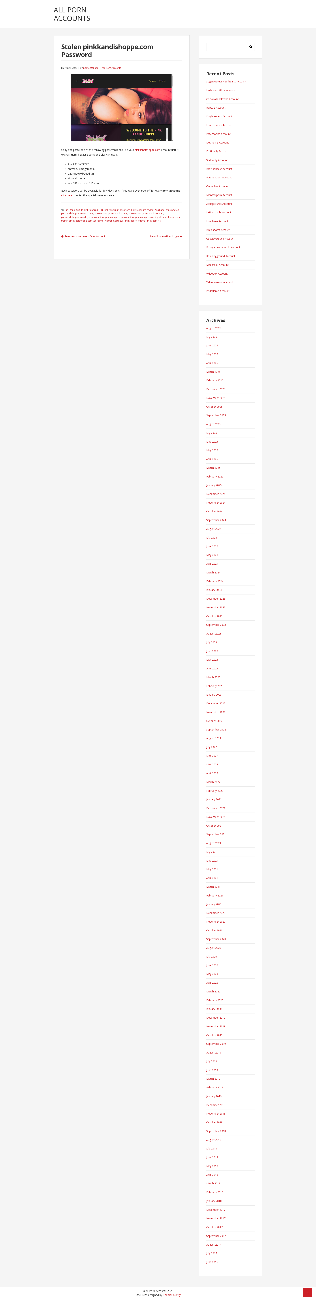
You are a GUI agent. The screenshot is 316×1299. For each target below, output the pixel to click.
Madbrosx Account (217, 265)
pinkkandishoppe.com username (86, 220)
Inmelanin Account (217, 221)
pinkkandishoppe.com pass (105, 217)
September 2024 (216, 520)
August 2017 (213, 1244)
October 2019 (214, 1035)
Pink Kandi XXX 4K (74, 210)
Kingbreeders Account (219, 116)
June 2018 (212, 1157)
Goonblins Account (217, 186)
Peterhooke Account (218, 134)
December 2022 (215, 703)
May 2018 (212, 1166)
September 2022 (216, 729)
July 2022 (211, 747)
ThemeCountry (172, 1295)
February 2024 (214, 581)
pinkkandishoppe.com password (138, 217)
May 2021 (212, 869)
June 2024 (212, 546)
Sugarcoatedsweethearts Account (226, 81)
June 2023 (212, 651)
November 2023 (215, 607)
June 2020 (212, 965)
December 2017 (215, 1209)
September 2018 (216, 1131)
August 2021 (213, 843)
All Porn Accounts (72, 14)
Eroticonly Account (217, 151)
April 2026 (212, 363)
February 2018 (214, 1192)
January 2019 (214, 1096)
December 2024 (215, 494)
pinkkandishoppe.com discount (111, 213)
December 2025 (215, 389)
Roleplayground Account (220, 256)
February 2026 (214, 380)
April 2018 (212, 1175)
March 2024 (213, 572)
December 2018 (215, 1105)
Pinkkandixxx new (114, 220)
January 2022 (214, 799)
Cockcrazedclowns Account (222, 99)
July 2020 (211, 956)
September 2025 (216, 415)
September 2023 (216, 624)
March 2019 (213, 1078)
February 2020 (214, 1000)
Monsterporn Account (219, 195)
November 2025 (215, 398)
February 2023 (214, 686)
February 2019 (214, 1087)
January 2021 (214, 904)
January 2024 (214, 590)
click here (66, 195)
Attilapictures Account (219, 203)
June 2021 (212, 860)
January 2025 (214, 485)
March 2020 (213, 991)
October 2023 (214, 616)
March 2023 (213, 677)
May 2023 (212, 659)
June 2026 (212, 345)
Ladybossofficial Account (221, 90)
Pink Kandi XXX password (117, 210)
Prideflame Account (218, 291)
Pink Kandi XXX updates (167, 210)
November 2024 (215, 502)
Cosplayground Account (220, 238)
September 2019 (216, 1043)
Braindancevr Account (219, 169)
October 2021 (214, 825)
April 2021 (212, 878)
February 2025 (214, 476)
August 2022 (213, 738)
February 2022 (214, 790)
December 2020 (215, 913)
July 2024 (211, 537)
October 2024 (214, 511)
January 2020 (214, 1009)
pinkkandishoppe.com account (77, 213)
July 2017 (211, 1253)
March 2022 (213, 782)
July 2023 (211, 642)
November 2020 (215, 921)
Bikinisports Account (218, 230)
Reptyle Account (215, 107)
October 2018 (214, 1122)
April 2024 (212, 563)
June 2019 (212, 1070)
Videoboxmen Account (219, 282)
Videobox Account (217, 273)
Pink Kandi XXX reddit (142, 210)
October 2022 (214, 721)
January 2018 (214, 1201)
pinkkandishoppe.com (147, 150)
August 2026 (213, 328)
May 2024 (212, 555)
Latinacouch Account (218, 212)
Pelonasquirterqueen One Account (85, 236)
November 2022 (215, 712)
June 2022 (212, 756)
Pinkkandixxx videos (134, 220)
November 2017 (215, 1218)
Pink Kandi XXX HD (93, 210)
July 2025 (211, 433)
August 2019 (213, 1052)
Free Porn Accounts (111, 67)
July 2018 (211, 1148)
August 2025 (213, 424)
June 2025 (212, 441)
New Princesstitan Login (164, 236)
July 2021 (211, 852)
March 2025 (213, 467)
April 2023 (212, 668)
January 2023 (214, 694)
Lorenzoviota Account (219, 125)
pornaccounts (90, 67)
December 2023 (215, 598)
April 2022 (212, 773)
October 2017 (214, 1227)
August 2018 (213, 1140)
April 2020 (212, 982)
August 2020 (213, 947)
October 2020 (214, 930)
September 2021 (216, 834)
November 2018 (215, 1113)
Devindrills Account (217, 142)
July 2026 (211, 337)
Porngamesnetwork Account (223, 247)
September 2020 (216, 939)
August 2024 (213, 528)
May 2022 (212, 764)
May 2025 (212, 450)
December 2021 (215, 808)
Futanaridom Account (219, 177)
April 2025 (212, 459)
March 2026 (213, 371)
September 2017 (216, 1236)
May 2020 (212, 974)
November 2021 (215, 817)
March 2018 (213, 1183)
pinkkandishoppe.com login (75, 217)
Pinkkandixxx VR (154, 220)
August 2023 (213, 633)
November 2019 (215, 1026)
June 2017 (212, 1262)
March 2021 (213, 886)
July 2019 (211, 1061)
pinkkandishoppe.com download (146, 213)
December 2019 (215, 1017)
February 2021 (214, 895)
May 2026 (212, 354)
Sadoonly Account (217, 160)
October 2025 (214, 406)
